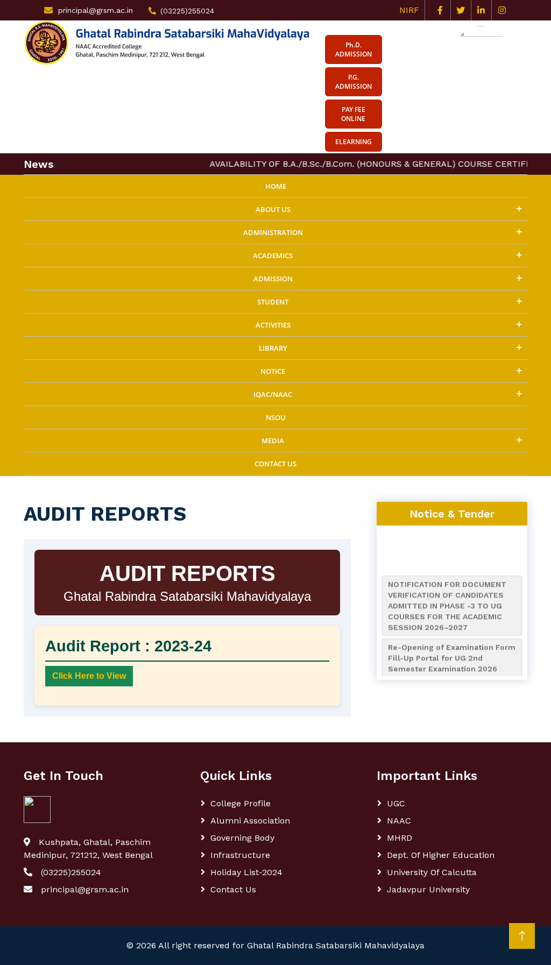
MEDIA (273, 440)
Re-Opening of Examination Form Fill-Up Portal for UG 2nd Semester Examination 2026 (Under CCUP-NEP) (451, 658)
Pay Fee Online (353, 114)
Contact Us (275, 464)
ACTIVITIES (273, 325)
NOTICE (272, 371)
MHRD (399, 838)
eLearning (353, 141)
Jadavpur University (428, 889)
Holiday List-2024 (246, 872)
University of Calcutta (432, 872)
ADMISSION (273, 278)
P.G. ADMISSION (353, 82)
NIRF (412, 10)
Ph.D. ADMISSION (353, 49)
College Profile (240, 803)
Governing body (242, 838)
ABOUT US (273, 209)
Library (273, 348)
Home (275, 186)
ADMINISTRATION (273, 232)
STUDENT (272, 302)
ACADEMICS (273, 255)
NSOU (276, 417)
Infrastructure (240, 855)
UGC (396, 803)
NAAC (399, 820)
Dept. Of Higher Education (441, 855)
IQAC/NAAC (272, 394)
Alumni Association (250, 820)
